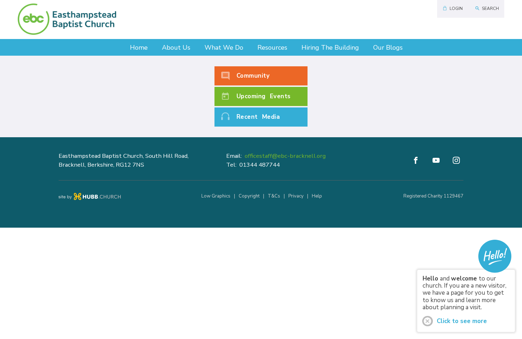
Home (139, 47)
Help (317, 196)
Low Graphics (215, 196)
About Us (176, 47)
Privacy (296, 196)
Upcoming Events (263, 96)
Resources (272, 47)
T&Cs (274, 196)
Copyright (249, 196)
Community (253, 76)
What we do (224, 47)
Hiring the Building (330, 47)
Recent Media (258, 117)
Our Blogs (388, 47)
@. (285, 156)
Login (456, 8)
